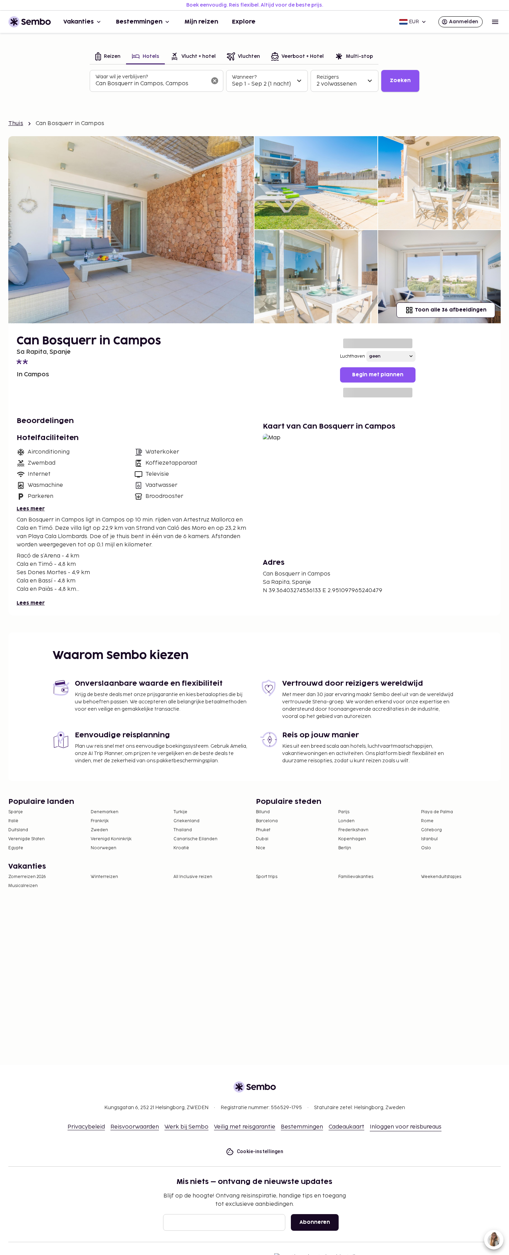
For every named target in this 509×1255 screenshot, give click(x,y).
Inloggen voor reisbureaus (405, 1127)
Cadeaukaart (346, 1127)
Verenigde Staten (26, 839)
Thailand (182, 830)
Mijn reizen (201, 22)
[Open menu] (495, 21)
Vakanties (78, 22)
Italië (13, 821)
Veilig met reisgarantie (244, 1127)
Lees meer (31, 509)
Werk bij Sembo (186, 1127)
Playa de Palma (437, 812)
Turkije (180, 812)
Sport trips (266, 876)
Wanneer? (244, 77)
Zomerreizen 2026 (27, 876)
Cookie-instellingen (260, 1151)
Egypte (15, 848)
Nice (260, 848)
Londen (346, 821)
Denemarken (104, 812)
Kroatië (181, 848)
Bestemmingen (139, 22)
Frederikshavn (353, 830)
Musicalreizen (23, 885)
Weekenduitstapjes (441, 876)
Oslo (426, 848)
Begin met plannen (377, 374)
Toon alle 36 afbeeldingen (450, 310)
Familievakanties (355, 876)
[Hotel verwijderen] (215, 81)
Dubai (262, 839)
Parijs (343, 812)
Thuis (15, 123)
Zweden (99, 830)
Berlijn (344, 848)
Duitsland (18, 830)
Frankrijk (100, 821)
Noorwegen (103, 848)
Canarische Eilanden (195, 839)
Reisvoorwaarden (134, 1127)
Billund (263, 812)
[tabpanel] (254, 81)
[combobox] (151, 83)
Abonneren (315, 1222)
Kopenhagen (352, 839)
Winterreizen (104, 876)
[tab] (108, 57)
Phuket (263, 830)
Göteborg (431, 830)
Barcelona (267, 821)
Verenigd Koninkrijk (111, 839)
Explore (244, 22)
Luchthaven (352, 356)
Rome (427, 821)
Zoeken (400, 80)
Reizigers (327, 77)
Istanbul (429, 839)
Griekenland (186, 821)
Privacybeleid (86, 1127)
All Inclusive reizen (192, 876)
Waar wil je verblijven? (122, 77)
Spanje (15, 812)
